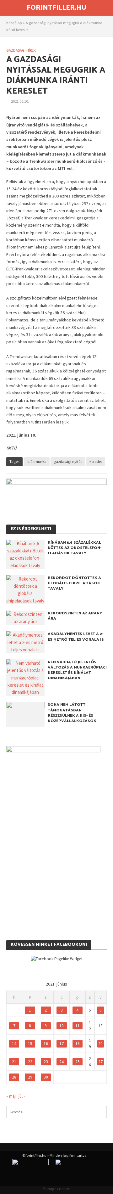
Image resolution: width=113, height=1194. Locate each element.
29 (30, 1077)
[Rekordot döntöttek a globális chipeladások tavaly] (25, 589)
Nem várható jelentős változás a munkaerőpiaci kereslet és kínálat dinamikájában (77, 670)
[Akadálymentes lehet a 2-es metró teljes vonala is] (25, 642)
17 (61, 1043)
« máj (11, 1096)
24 (61, 1061)
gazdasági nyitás (68, 461)
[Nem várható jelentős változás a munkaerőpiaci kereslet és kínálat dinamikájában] (25, 677)
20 (100, 1043)
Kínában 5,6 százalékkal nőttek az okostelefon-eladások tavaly (74, 548)
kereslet (95, 461)
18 (77, 1043)
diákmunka (36, 461)
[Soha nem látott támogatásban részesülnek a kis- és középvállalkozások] (25, 714)
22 (30, 1061)
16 (46, 1043)
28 (14, 1077)
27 (100, 1061)
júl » (22, 1096)
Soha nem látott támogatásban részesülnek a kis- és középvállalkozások (72, 712)
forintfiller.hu (56, 7)
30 (46, 1077)
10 (61, 1025)
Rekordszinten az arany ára (75, 616)
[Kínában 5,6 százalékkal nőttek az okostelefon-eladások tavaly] (25, 554)
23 (46, 1061)
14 (14, 1043)
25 (77, 1061)
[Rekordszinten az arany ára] (25, 617)
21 (14, 1061)
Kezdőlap (14, 22)
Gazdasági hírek (21, 50)
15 (30, 1043)
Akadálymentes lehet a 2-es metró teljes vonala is (76, 636)
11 (77, 1025)
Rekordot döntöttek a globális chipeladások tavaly (74, 583)
